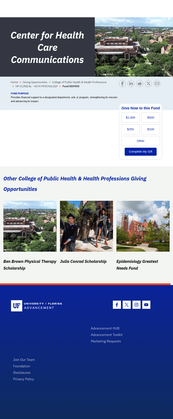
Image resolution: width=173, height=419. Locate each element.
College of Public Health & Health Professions (79, 82)
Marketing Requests (106, 341)
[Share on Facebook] (123, 86)
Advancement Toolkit (107, 334)
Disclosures (22, 372)
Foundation (21, 366)
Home (14, 82)
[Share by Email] (158, 86)
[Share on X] (149, 86)
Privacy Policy (23, 379)
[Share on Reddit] (140, 86)
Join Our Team (24, 359)
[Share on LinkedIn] (132, 86)
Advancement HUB (105, 328)
